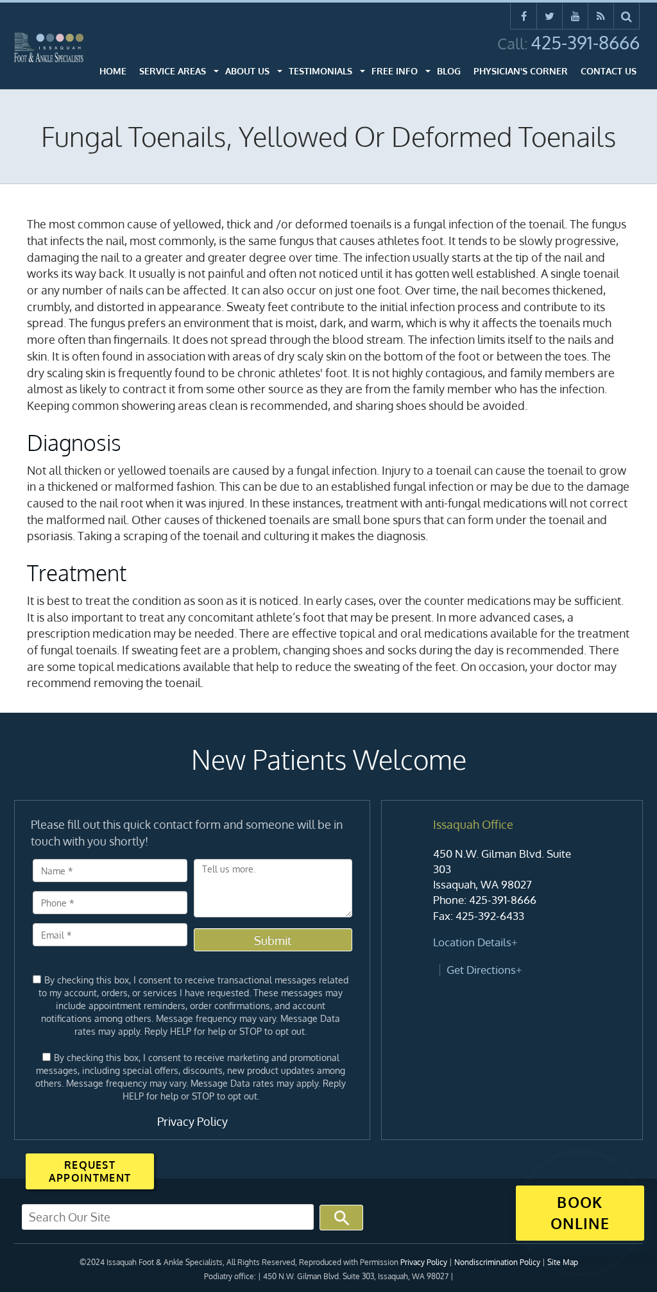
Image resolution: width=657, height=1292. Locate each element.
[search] (627, 16)
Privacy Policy (192, 1121)
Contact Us (608, 70)
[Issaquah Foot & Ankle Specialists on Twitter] (549, 16)
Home (112, 70)
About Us (247, 70)
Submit (272, 940)
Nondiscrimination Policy (497, 1262)
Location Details (472, 942)
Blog (449, 70)
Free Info (394, 70)
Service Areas (172, 70)
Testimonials (320, 70)
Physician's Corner (521, 70)
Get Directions (481, 969)
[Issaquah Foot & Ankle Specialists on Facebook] (523, 16)
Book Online (580, 1212)
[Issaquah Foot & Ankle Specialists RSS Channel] (600, 16)
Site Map (562, 1262)
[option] (512, 898)
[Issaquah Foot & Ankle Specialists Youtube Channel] (575, 16)
